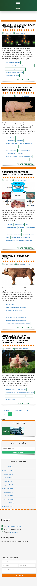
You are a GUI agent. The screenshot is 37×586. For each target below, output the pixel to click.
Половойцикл (17, 234)
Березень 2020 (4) (8, 495)
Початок (6, 410)
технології (23, 389)
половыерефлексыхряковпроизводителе (16, 320)
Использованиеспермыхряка (25, 156)
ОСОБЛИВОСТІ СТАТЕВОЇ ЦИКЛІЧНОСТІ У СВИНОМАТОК (17, 173)
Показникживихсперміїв (28, 65)
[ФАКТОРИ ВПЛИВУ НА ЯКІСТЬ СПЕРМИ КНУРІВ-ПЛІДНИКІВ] (18, 109)
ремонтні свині (16, 389)
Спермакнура (20, 140)
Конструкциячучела (24, 160)
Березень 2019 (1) (8, 503)
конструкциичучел (10, 317)
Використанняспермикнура (25, 143)
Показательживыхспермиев (12, 75)
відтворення (29, 396)
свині (27, 224)
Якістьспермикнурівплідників (13, 62)
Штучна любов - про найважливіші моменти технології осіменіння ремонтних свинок (16, 339)
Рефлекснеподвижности (28, 234)
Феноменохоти (9, 234)
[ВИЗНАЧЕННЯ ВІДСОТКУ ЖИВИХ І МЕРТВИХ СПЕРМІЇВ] (18, 41)
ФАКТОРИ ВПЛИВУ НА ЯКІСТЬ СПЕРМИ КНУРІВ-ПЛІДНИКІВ (17, 88)
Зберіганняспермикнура (11, 143)
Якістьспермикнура (10, 137)
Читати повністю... (25, 79)
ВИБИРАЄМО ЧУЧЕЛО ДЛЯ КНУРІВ (15, 257)
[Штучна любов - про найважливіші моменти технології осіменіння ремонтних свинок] (18, 361)
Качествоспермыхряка (11, 150)
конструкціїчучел (10, 310)
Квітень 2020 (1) (8, 492)
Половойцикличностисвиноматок (24, 240)
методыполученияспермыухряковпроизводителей (18, 323)
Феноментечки (26, 237)
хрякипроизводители (21, 317)
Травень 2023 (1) (8, 474)
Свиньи (7, 237)
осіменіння (8, 389)
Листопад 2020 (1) (8, 488)
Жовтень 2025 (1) (8, 470)
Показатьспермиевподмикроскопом (14, 72)
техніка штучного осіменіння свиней (25, 392)
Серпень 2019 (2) (8, 499)
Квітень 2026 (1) (8, 467)
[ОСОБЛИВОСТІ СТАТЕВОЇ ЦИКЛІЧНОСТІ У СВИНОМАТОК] (18, 195)
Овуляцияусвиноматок (16, 237)
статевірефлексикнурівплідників (14, 314)
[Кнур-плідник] (18, 276)
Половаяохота (9, 243)
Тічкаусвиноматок (30, 227)
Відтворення (24, 33)
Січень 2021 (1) (7, 481)
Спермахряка (20, 153)
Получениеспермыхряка (24, 150)
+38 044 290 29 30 (14, 526)
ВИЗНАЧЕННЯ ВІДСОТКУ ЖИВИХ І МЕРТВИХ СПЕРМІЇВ (18, 25)
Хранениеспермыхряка (11, 156)
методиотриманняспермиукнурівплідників (16, 307)
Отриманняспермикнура (22, 137)
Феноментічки (21, 227)
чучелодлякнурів (10, 304)
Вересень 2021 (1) (8, 477)
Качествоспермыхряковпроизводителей (15, 69)
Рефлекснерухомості (19, 224)
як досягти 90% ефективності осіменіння (15, 396)
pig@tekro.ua (13, 532)
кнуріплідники (18, 310)
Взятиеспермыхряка (10, 153)
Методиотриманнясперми (12, 146)
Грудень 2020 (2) (8, 485)
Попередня (18, 410)
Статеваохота (26, 230)
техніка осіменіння (10, 399)
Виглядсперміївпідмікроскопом (13, 65)
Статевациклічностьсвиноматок (13, 230)
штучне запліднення (10, 392)
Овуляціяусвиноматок (11, 227)
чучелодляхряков (27, 314)
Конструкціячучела (24, 146)
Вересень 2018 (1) (8, 506)
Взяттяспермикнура (10, 140)
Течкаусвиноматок (10, 240)
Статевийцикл (9, 224)
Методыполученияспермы (12, 160)
